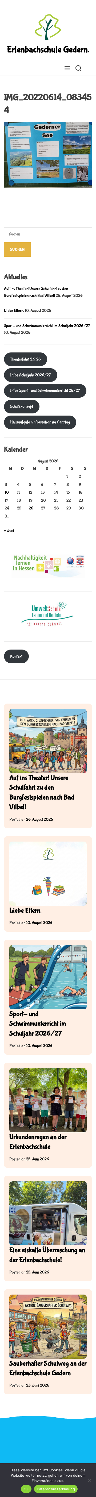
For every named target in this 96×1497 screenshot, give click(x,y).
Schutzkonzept (21, 406)
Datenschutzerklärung (56, 1489)
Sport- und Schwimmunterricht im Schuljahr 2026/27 (47, 325)
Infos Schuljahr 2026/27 (30, 375)
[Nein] (89, 1480)
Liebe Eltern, (14, 310)
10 (7, 492)
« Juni (9, 530)
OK (26, 1489)
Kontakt (16, 656)
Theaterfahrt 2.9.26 (25, 359)
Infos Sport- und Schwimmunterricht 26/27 (45, 390)
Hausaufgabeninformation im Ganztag (40, 422)
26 (31, 508)
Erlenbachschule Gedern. (48, 49)
